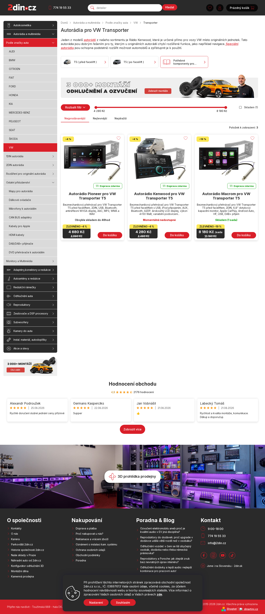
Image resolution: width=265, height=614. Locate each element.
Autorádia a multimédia (26, 33)
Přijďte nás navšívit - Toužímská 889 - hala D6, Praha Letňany (44, 606)
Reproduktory (21, 304)
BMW (12, 60)
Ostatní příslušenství (18, 182)
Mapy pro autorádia (21, 191)
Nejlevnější (100, 118)
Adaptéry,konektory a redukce (32, 269)
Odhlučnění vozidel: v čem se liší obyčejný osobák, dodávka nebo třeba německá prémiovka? (165, 550)
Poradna (81, 560)
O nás (14, 533)
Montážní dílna (19, 571)
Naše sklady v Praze (23, 555)
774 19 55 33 (62, 7)
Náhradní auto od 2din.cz (26, 560)
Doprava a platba (86, 528)
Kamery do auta (22, 330)
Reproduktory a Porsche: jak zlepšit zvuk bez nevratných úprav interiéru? (165, 560)
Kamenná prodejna (22, 576)
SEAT (12, 130)
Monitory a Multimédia (19, 261)
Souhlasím (123, 602)
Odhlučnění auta (23, 296)
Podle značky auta (17, 42)
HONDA (13, 95)
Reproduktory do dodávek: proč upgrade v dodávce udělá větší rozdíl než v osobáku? (166, 539)
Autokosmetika (22, 25)
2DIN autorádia (15, 165)
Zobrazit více (132, 429)
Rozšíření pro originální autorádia (26, 173)
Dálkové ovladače (20, 199)
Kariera (15, 539)
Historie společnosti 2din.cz (27, 549)
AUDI (12, 51)
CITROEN (14, 68)
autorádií (90, 40)
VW (11, 147)
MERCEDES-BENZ (19, 112)
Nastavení (96, 602)
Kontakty (16, 528)
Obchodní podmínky (88, 555)
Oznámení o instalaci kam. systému (96, 544)
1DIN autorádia (14, 156)
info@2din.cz (217, 543)
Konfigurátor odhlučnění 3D (27, 565)
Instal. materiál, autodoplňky (30, 339)
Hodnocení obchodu (132, 384)
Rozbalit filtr (73, 107)
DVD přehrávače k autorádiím (26, 252)
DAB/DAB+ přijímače (21, 243)
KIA (11, 103)
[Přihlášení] (219, 7)
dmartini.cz (250, 609)
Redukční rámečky (24, 287)
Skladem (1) (251, 107)
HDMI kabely (16, 234)
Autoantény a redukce (26, 278)
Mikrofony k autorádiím (22, 208)
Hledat (169, 7)
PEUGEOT (15, 121)
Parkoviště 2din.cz (22, 544)
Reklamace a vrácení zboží (92, 539)
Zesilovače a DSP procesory (30, 313)
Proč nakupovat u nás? (89, 533)
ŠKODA (13, 138)
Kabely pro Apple (19, 226)
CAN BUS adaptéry (20, 217)
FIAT (11, 77)
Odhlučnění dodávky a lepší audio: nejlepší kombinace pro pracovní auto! (166, 569)
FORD (12, 86)
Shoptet (232, 608)
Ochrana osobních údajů (90, 549)
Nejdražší (121, 118)
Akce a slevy (21, 348)
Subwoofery (20, 322)
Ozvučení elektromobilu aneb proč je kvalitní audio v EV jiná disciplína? (162, 530)
